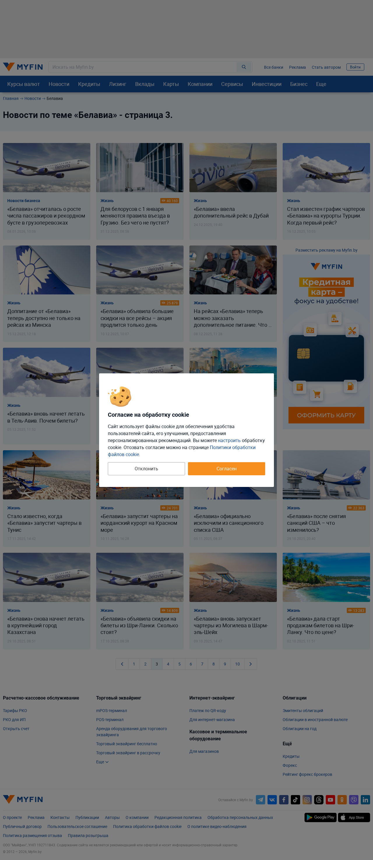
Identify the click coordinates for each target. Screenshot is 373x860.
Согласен (227, 468)
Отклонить (146, 468)
